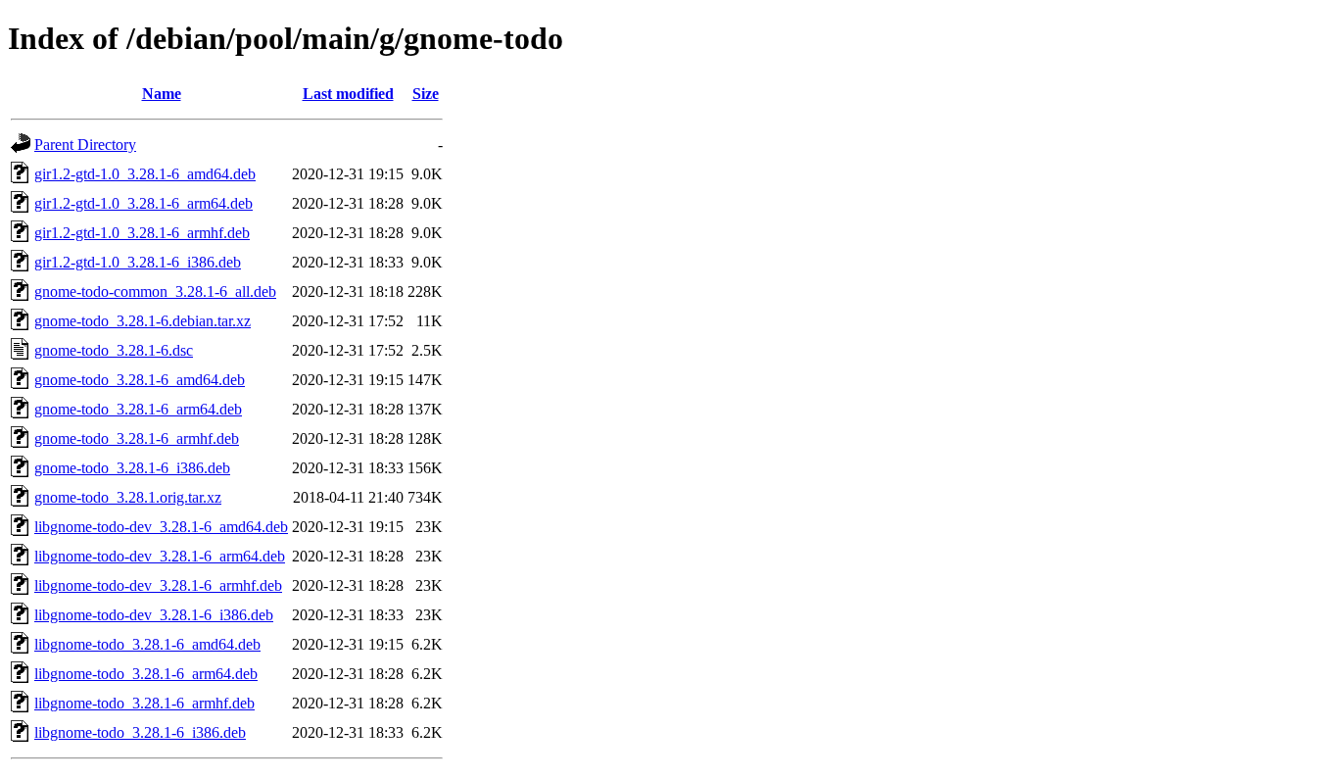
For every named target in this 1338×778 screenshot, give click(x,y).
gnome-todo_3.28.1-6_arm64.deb (138, 409)
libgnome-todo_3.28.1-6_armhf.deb (144, 703)
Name (161, 93)
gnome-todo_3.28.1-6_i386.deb (132, 468)
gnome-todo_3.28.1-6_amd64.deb (139, 379)
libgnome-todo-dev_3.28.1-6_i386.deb (153, 615)
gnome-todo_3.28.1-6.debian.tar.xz (142, 321)
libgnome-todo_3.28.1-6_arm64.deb (146, 673)
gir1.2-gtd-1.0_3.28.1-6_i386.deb (137, 262)
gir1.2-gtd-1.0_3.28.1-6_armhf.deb (142, 232)
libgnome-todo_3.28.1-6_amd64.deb (147, 644)
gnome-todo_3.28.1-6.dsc (113, 350)
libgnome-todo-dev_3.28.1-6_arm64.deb (159, 556)
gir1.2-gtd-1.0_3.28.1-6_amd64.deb (145, 174)
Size (425, 93)
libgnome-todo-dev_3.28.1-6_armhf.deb (158, 585)
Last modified (348, 93)
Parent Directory (85, 144)
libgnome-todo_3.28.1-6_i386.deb (140, 732)
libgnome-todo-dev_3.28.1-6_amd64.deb (161, 526)
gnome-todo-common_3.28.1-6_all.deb (155, 291)
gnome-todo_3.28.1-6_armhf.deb (136, 438)
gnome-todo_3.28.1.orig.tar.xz (127, 497)
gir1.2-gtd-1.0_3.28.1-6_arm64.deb (143, 203)
